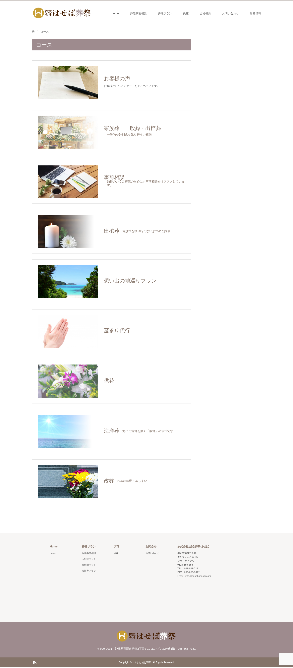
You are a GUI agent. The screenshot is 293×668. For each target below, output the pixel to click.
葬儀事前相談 (138, 13)
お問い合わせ (230, 13)
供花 (186, 13)
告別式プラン (89, 559)
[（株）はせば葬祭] (62, 13)
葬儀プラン (165, 13)
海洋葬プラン (89, 570)
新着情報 (255, 13)
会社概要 (205, 13)
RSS (34, 662)
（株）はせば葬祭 (141, 662)
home (115, 13)
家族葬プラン (89, 565)
